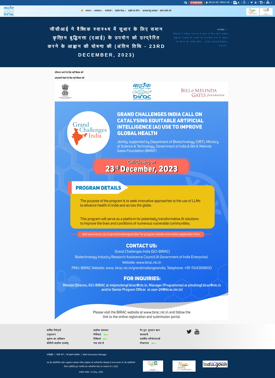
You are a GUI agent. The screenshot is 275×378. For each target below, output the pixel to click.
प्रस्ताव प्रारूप (197, 3)
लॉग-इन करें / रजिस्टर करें (219, 2)
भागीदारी (108, 10)
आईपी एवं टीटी (133, 10)
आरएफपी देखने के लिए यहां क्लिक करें (69, 78)
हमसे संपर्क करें (165, 10)
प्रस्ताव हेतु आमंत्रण (150, 10)
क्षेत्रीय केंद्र (119, 10)
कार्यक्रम (97, 10)
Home (221, 30)
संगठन (88, 10)
